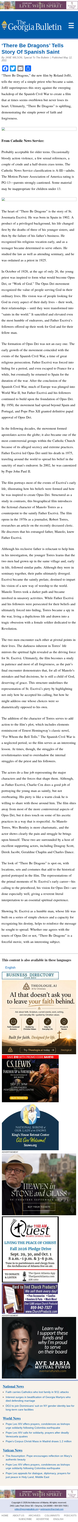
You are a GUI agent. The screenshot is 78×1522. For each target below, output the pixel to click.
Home (5, 1515)
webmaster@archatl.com (51, 1509)
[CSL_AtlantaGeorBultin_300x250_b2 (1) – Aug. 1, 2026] (30, 1101)
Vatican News (12, 1450)
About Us (18, 1515)
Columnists (52, 1515)
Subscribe (25, 1519)
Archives (34, 1515)
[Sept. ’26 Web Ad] (30, 1149)
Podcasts (70, 1515)
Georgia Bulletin (31, 25)
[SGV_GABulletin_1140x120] (39, 8)
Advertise (42, 1519)
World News (12, 1418)
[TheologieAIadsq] (39, 1053)
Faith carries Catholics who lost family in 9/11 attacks (37, 1391)
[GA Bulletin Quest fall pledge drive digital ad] (30, 1281)
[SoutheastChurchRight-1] (30, 1312)
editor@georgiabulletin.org (26, 1509)
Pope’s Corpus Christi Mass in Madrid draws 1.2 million (39, 1441)
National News (13, 1386)
